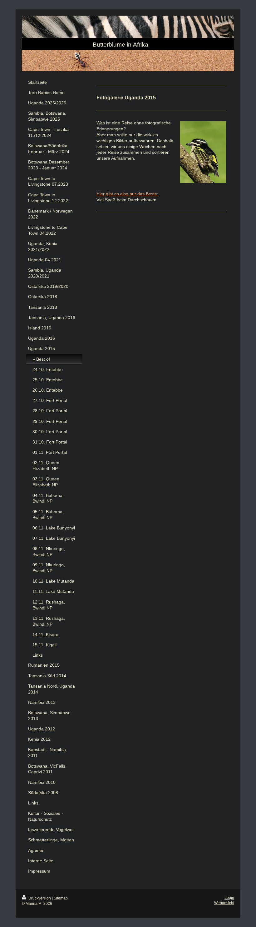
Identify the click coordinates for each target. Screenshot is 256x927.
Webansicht (224, 903)
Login (229, 897)
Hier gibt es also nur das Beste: (127, 193)
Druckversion (39, 898)
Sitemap (61, 898)
